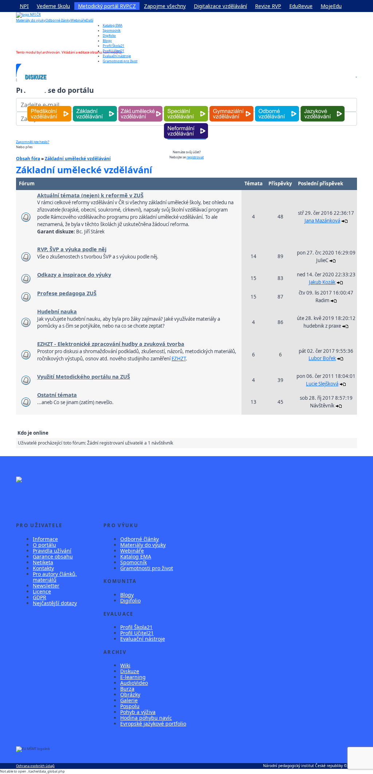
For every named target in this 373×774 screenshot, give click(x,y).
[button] (356, 77)
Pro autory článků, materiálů (55, 576)
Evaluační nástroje (142, 638)
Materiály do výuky (31, 20)
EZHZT (179, 358)
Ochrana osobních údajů (35, 765)
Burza (127, 688)
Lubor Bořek (322, 358)
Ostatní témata (57, 394)
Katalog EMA (112, 25)
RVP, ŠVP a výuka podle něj (71, 249)
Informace (45, 539)
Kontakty (43, 568)
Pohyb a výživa (138, 711)
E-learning (133, 677)
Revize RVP (268, 6)
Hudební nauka (57, 311)
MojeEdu (331, 6)
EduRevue (301, 6)
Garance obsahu (53, 556)
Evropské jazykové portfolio (153, 723)
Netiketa (43, 562)
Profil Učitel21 (113, 50)
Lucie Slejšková (322, 383)
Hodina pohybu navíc (146, 717)
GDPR (39, 597)
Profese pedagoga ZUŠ (67, 293)
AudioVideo (134, 682)
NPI (24, 6)
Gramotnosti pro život (146, 568)
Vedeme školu (53, 6)
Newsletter (46, 585)
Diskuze (129, 671)
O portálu (44, 544)
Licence (42, 591)
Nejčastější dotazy (55, 603)
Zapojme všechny (165, 6)
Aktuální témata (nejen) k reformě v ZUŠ (90, 195)
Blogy (107, 40)
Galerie (129, 700)
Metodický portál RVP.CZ (107, 6)
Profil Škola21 (113, 45)
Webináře (78, 20)
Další (89, 20)
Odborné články (58, 20)
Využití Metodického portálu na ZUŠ (83, 376)
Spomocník (112, 30)
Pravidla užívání (52, 550)
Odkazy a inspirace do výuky (74, 274)
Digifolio (109, 35)
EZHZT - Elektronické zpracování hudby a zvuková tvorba (110, 343)
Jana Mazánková (322, 220)
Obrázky (130, 694)
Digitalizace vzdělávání (220, 6)
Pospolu (130, 706)
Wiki (125, 665)
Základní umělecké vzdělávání (84, 169)
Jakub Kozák (322, 282)
